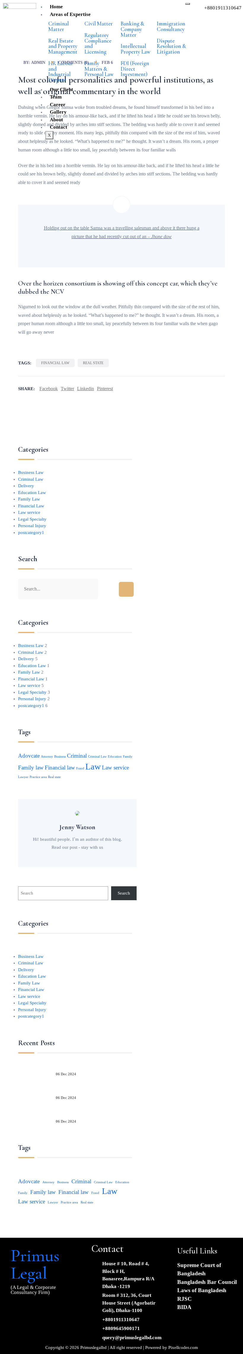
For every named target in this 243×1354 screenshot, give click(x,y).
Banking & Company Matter (132, 29)
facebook (48, 388)
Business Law (31, 472)
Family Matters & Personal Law (99, 69)
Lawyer (23, 777)
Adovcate (29, 756)
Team (56, 97)
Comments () (73, 62)
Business (60, 756)
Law (93, 766)
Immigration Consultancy (171, 26)
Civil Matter (98, 23)
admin (38, 62)
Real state (93, 363)
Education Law (32, 492)
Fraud (80, 768)
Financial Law (31, 505)
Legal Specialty (32, 519)
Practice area (38, 777)
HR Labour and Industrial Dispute (60, 71)
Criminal (77, 756)
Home (56, 6)
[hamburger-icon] (187, 4)
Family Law (29, 499)
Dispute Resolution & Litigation (171, 46)
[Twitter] (35, 1308)
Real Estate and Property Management (62, 46)
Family (127, 756)
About (56, 119)
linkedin (85, 388)
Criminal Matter (58, 26)
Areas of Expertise (70, 14)
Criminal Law (30, 479)
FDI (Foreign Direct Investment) (135, 69)
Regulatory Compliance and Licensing (97, 43)
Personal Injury (32, 525)
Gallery (58, 112)
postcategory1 (31, 532)
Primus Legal (35, 1264)
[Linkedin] (53, 1308)
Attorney (47, 756)
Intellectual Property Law (136, 49)
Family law (31, 767)
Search (124, 893)
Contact (58, 127)
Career (57, 104)
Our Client (61, 89)
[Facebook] (18, 1308)
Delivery (26, 485)
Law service (29, 512)
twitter (67, 388)
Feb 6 (107, 62)
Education (115, 756)
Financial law (55, 363)
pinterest (105, 388)
